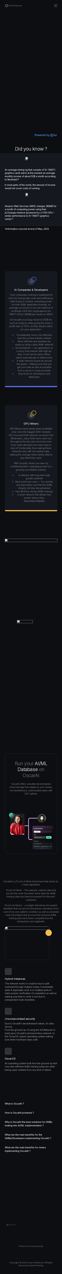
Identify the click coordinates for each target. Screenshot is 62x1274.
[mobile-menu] (55, 5)
